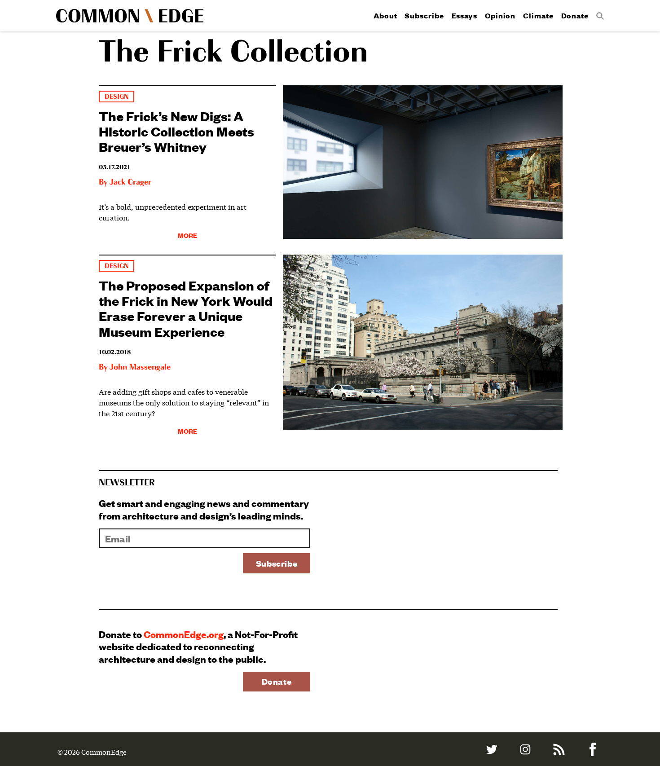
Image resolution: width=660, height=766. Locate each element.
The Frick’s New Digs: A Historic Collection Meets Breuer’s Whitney (176, 131)
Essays (464, 15)
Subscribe (424, 15)
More (187, 235)
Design (116, 96)
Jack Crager (130, 182)
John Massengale (140, 367)
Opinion (500, 15)
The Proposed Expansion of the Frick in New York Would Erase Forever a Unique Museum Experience (186, 307)
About (385, 15)
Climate (538, 15)
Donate (575, 15)
